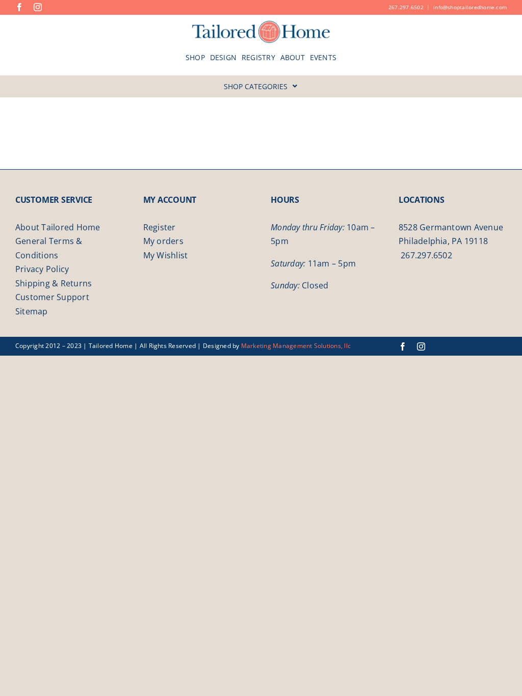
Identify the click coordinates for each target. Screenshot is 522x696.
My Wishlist (165, 255)
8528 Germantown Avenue (451, 227)
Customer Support (52, 297)
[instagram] (38, 7)
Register (159, 227)
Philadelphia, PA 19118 (443, 241)
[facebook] (19, 7)
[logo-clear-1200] (261, 24)
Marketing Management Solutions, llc (296, 345)
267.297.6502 (406, 7)
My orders (163, 241)
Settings (36, 682)
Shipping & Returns (53, 283)
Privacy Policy (42, 269)
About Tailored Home (57, 227)
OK (492, 676)
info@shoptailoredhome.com (470, 7)
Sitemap (31, 311)
